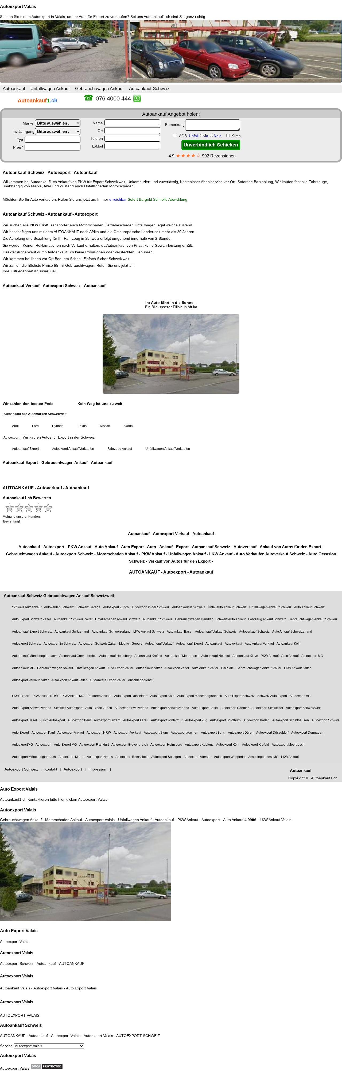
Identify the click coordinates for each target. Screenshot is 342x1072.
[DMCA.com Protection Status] (46, 1066)
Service (7, 1046)
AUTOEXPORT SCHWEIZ (138, 1036)
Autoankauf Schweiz (21, 1025)
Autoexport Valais (18, 6)
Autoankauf (46, 963)
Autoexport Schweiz (16, 963)
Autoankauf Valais (15, 988)
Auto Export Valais (19, 789)
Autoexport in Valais (48, 16)
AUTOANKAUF (71, 963)
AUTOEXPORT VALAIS (19, 1015)
